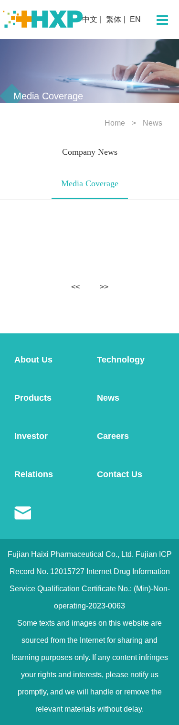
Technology (121, 359)
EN (135, 19)
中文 (89, 19)
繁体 (113, 19)
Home (115, 123)
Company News (89, 152)
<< (75, 287)
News (152, 123)
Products (33, 398)
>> (104, 287)
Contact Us (119, 474)
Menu (162, 20)
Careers (113, 436)
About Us (33, 359)
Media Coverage (89, 183)
